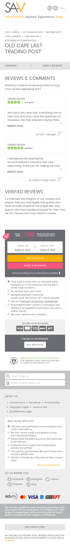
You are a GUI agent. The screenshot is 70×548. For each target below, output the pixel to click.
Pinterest (17, 484)
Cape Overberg (13, 36)
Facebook (17, 479)
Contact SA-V (17, 402)
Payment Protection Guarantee (39, 301)
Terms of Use (40, 407)
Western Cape (53, 32)
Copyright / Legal (19, 407)
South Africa (12, 32)
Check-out (47, 245)
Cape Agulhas (31, 36)
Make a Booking (52, 65)
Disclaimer (35, 402)
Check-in (22, 245)
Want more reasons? (48, 465)
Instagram (37, 479)
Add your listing (35, 527)
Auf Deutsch (35, 344)
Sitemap (9, 540)
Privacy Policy (52, 402)
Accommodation (32, 32)
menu (56, 8)
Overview (10, 65)
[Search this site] (49, 8)
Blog (33, 484)
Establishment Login (21, 411)
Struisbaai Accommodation (20, 40)
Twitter (54, 479)
